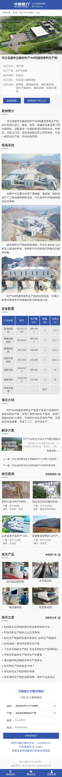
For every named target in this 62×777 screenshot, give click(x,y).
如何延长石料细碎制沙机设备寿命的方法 (27, 626)
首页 (15, 12)
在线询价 (12, 100)
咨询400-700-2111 (37, 100)
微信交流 (31, 774)
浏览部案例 (51, 474)
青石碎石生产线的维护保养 (19, 671)
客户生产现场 (26, 12)
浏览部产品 (51, 554)
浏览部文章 (51, 618)
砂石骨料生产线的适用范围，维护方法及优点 (29, 677)
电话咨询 (10, 774)
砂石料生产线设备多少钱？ (19, 666)
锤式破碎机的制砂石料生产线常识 (23, 660)
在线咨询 (51, 774)
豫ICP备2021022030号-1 (31, 762)
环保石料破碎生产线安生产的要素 (23, 654)
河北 (38, 12)
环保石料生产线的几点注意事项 (22, 632)
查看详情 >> (53, 451)
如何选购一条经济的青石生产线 (22, 643)
